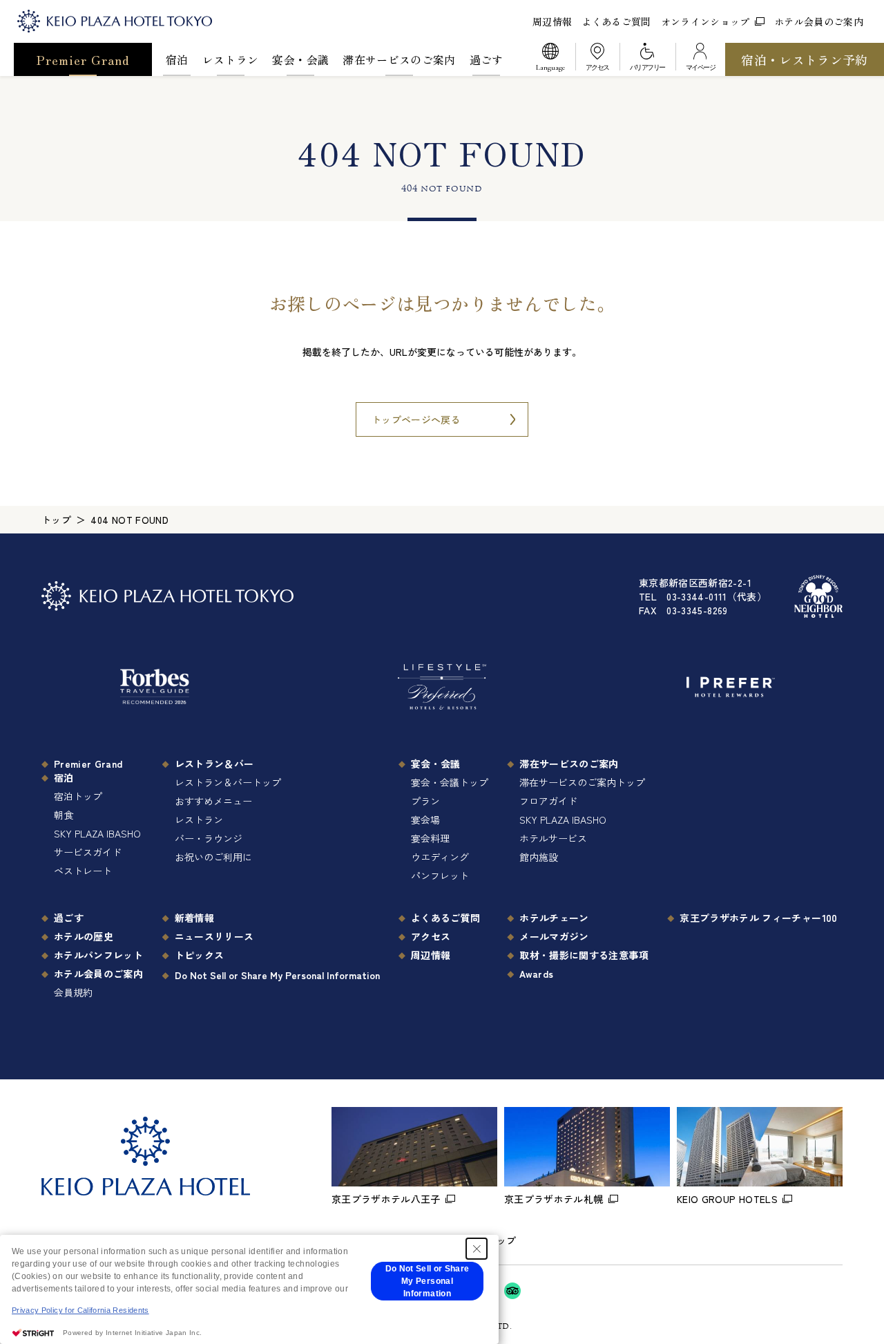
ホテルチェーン (553, 918)
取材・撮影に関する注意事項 (583, 955)
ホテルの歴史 (83, 936)
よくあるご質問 (616, 21)
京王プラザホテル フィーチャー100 (758, 918)
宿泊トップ (78, 796)
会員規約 (73, 992)
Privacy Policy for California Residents (80, 1310)
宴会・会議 (300, 59)
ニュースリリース (214, 936)
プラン (425, 801)
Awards (536, 974)
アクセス (430, 936)
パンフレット (440, 875)
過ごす (486, 59)
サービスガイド (88, 852)
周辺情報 (552, 21)
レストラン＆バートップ (228, 782)
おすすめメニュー (213, 801)
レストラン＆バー (214, 763)
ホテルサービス (553, 838)
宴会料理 (430, 838)
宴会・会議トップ (449, 782)
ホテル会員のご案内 (818, 21)
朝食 (63, 815)
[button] (550, 59)
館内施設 (538, 857)
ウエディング (440, 857)
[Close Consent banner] (476, 1248)
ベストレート (83, 871)
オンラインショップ (705, 21)
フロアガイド (548, 801)
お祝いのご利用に (213, 857)
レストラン (230, 59)
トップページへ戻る (416, 419)
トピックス (199, 955)
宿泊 (177, 59)
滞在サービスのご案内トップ (582, 782)
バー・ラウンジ (208, 838)
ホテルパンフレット (98, 955)
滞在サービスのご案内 (399, 59)
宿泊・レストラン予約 (804, 59)
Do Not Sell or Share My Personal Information (277, 975)
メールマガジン (553, 936)
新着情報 (194, 918)
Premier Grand (83, 59)
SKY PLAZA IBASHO (97, 833)
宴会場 (425, 819)
